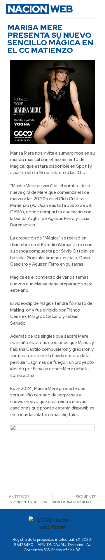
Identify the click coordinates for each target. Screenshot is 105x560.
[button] (92, 9)
